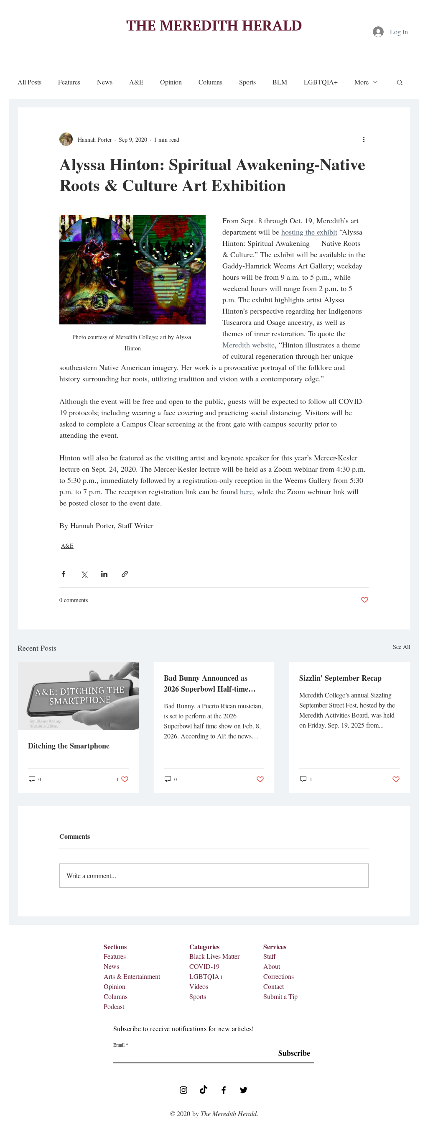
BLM (280, 82)
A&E (136, 82)
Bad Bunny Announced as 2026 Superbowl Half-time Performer (206, 683)
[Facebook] (224, 1090)
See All (401, 647)
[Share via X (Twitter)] (84, 574)
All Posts (29, 82)
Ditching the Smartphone (69, 745)
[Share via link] (125, 574)
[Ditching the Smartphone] (78, 696)
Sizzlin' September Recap (340, 677)
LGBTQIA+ (321, 82)
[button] (400, 82)
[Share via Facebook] (63, 574)
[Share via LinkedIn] (104, 574)
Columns (210, 82)
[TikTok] (204, 1090)
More (361, 82)
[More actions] (364, 139)
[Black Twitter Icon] (244, 1090)
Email (119, 1044)
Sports (247, 82)
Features (69, 82)
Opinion (171, 82)
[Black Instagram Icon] (183, 1090)
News (104, 82)
